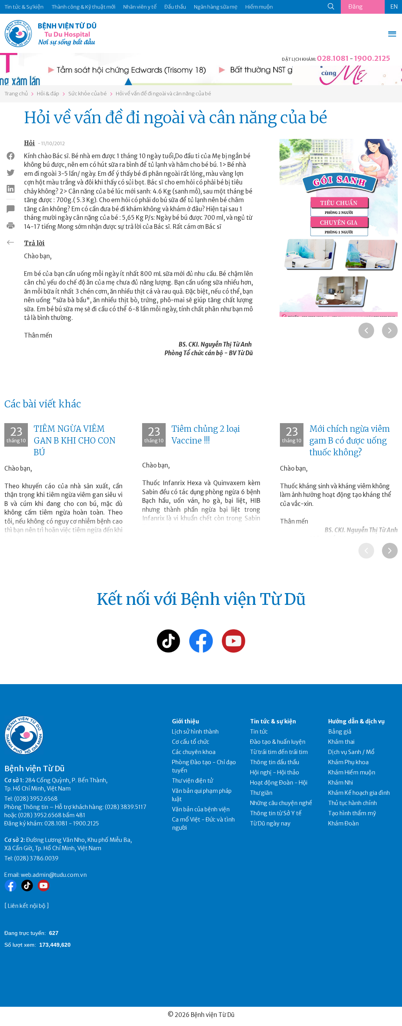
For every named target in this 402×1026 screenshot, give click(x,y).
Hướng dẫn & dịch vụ (356, 721)
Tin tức (259, 731)
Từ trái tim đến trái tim (279, 752)
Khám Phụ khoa (348, 762)
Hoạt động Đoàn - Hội (278, 782)
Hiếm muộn (259, 7)
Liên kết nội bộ (27, 905)
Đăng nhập (356, 8)
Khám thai (341, 741)
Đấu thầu (175, 7)
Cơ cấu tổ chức (190, 741)
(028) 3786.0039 (36, 858)
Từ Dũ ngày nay (270, 823)
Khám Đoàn (343, 823)
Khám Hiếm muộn (351, 772)
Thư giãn (261, 792)
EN (394, 6)
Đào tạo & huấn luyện (277, 741)
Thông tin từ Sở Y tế (276, 813)
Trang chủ (16, 93)
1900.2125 (372, 58)
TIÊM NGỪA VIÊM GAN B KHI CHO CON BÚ (74, 440)
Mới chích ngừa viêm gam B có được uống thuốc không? (349, 440)
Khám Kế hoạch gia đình (359, 792)
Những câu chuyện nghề (281, 803)
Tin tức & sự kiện (273, 721)
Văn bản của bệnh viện (201, 809)
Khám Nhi (340, 782)
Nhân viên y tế (140, 7)
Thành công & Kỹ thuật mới (83, 7)
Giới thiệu (185, 721)
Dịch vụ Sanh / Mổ (351, 752)
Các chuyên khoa (194, 752)
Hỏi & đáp (48, 93)
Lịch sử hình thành (195, 731)
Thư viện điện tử (192, 780)
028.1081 (333, 58)
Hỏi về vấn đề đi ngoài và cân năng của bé (163, 93)
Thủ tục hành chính (352, 803)
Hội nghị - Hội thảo (274, 772)
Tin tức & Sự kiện (24, 7)
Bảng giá (339, 731)
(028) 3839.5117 (125, 807)
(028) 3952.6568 (36, 798)
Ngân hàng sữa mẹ (216, 7)
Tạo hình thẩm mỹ (352, 813)
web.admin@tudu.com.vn (54, 874)
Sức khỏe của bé (87, 93)
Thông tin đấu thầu (274, 762)
